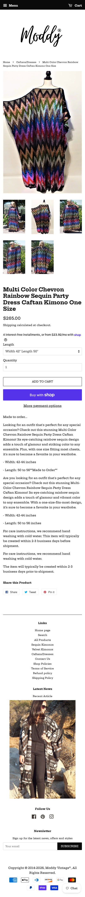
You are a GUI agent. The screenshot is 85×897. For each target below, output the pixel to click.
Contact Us (42, 658)
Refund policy (42, 673)
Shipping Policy (42, 677)
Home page (42, 630)
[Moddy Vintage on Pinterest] (42, 817)
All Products (42, 639)
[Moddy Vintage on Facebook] (34, 817)
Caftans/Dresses (26, 62)
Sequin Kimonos (42, 644)
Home (6, 62)
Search (42, 635)
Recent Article (42, 696)
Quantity (10, 360)
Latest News (42, 688)
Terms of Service (42, 668)
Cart (78, 5)
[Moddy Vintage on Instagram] (51, 817)
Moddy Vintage (57, 868)
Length (8, 344)
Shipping (9, 325)
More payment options (42, 406)
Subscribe (69, 846)
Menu (13, 5)
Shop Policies (42, 663)
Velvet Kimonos (42, 649)
